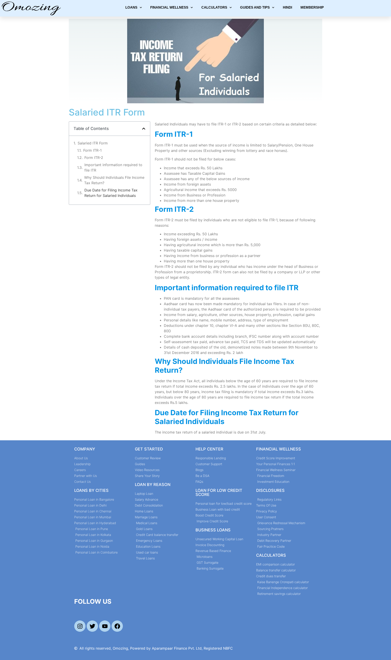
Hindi (287, 7)
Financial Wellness (169, 7)
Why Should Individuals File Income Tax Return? (114, 180)
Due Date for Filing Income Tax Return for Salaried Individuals (111, 193)
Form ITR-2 (93, 157)
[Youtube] (104, 626)
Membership (312, 7)
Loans (131, 7)
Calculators (214, 7)
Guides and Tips (255, 7)
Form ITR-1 (92, 150)
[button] (143, 128)
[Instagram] (80, 626)
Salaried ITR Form (93, 143)
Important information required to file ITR (113, 167)
